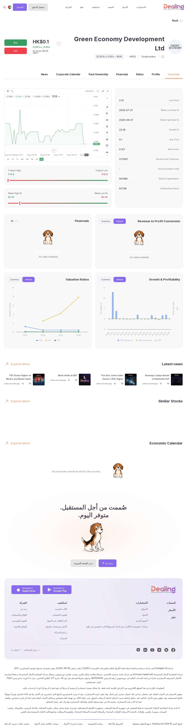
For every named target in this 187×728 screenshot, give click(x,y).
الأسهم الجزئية (142, 620)
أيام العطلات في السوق (57, 620)
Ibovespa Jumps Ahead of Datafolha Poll (157, 377)
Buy (16, 42)
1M (32, 159)
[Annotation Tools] (107, 146)
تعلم (81, 7)
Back (175, 20)
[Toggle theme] (4, 7)
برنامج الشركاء (60, 632)
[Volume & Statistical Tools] (107, 139)
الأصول (145, 615)
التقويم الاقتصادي (60, 615)
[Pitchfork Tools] (107, 133)
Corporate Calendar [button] (68, 74)
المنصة (111, 7)
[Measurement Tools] (107, 126)
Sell (16, 51)
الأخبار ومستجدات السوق (56, 626)
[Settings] (8, 91)
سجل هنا (109, 563)
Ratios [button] (140, 74)
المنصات (171, 602)
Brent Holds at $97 (67, 375)
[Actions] (107, 98)
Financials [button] (122, 74)
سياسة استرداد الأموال (73, 723)
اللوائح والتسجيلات (19, 615)
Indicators (89, 91)
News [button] (44, 74)
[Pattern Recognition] (107, 152)
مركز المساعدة (30, 650)
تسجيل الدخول (38, 7)
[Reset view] (54, 150)
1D (41, 159)
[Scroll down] (107, 155)
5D (37, 159)
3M (27, 159)
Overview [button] (174, 74)
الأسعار (125, 7)
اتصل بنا (14, 650)
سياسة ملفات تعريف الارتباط (16, 723)
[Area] (103, 91)
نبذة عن (23, 609)
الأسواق (144, 609)
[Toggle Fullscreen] (12, 91)
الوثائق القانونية (20, 626)
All (8, 159)
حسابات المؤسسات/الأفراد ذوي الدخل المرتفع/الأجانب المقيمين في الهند (117, 626)
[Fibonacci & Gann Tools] (107, 113)
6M (22, 159)
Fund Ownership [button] (98, 74)
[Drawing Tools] (108, 91)
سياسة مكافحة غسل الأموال (46, 723)
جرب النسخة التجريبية (83, 563)
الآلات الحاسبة (61, 609)
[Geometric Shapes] (107, 120)
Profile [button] (156, 74)
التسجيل (19, 7)
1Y (17, 159)
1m (98, 91)
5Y (13, 159)
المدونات (63, 638)
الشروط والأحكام (115, 723)
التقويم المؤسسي (19, 620)
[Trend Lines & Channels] (107, 107)
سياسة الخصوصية (95, 723)
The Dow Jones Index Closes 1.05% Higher (112, 377)
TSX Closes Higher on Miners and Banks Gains (18, 377)
